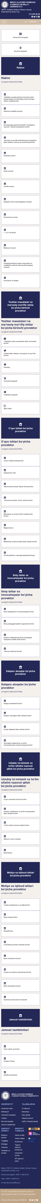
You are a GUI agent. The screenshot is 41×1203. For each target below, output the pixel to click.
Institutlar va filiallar (11, 280)
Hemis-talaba (20, 1138)
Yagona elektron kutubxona (18, 1147)
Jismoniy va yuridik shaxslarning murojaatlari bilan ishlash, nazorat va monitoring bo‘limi (20, 141)
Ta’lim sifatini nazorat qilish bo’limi (16, 825)
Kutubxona (18, 1142)
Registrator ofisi (10, 473)
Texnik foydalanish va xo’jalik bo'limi (17, 905)
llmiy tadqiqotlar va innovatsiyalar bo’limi (19, 612)
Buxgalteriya (8, 931)
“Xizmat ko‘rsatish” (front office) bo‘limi (18, 500)
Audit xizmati (8, 171)
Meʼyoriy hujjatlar (7, 1121)
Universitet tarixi (7, 1108)
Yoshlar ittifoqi (9, 1061)
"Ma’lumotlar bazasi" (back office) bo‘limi (18, 486)
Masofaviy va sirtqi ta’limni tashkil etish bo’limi (18, 515)
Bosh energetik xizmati (12, 986)
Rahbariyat (5, 1112)
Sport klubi (8, 408)
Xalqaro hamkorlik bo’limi (13, 703)
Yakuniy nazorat (27, 1118)
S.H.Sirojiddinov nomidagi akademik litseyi (19, 555)
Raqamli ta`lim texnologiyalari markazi (18, 202)
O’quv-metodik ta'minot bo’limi (15, 799)
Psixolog (7, 367)
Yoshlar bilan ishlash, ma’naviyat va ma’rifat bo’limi (20, 354)
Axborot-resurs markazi (12, 839)
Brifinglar (4, 1144)
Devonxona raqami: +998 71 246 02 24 (15, 1174)
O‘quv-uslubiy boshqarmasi (13, 461)
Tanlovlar (4, 1147)
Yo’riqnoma (26, 1108)
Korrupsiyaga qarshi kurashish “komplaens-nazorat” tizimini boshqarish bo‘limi (19, 126)
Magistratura (8, 528)
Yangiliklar (4, 1141)
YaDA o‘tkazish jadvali (30, 1121)
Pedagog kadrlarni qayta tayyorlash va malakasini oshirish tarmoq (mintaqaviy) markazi (18, 265)
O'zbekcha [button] (32, 22)
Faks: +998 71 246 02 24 (10, 1179)
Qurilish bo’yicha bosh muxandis (15, 1000)
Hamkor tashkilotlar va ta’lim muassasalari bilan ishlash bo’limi (19, 812)
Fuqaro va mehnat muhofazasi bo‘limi (17, 972)
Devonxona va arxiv (11, 217)
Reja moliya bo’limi (10, 917)
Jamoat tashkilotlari (8, 1125)
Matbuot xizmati (10, 248)
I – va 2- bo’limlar (10, 232)
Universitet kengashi (20, 37)
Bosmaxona (8, 853)
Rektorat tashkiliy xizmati (13, 111)
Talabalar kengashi (11, 395)
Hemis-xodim (19, 1135)
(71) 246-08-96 (34, 14)
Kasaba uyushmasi (10, 1075)
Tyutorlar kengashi (10, 381)
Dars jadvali (26, 1115)
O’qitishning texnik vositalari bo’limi (17, 945)
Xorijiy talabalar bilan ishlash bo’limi (17, 729)
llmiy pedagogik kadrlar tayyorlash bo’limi (19, 624)
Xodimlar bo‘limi (9, 156)
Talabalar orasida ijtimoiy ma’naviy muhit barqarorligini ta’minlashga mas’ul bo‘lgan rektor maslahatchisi (19, 99)
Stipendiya (25, 1112)
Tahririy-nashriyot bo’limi (13, 651)
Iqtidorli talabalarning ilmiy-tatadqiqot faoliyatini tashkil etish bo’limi (18, 638)
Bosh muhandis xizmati (12, 958)
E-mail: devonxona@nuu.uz (10, 1183)
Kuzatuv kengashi (20, 51)
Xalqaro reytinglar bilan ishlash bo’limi (17, 715)
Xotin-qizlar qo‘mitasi (12, 1049)
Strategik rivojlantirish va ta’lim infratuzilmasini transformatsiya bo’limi (18, 744)
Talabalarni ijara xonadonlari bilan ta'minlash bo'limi (20, 342)
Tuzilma (4, 1118)
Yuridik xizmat (9, 186)
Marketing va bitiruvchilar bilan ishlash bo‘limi (20, 541)
